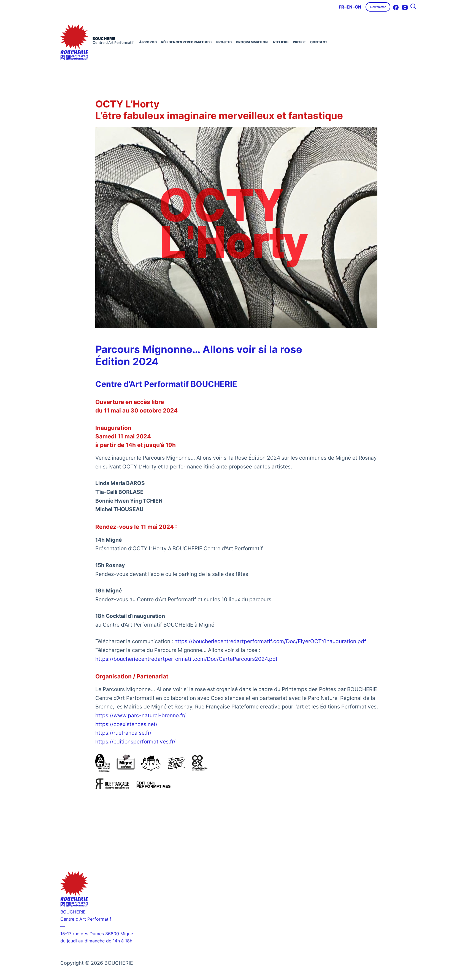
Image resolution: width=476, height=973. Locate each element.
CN (358, 7)
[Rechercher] (413, 6)
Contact (318, 42)
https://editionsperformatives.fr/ (135, 741)
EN (350, 7)
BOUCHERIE (104, 38)
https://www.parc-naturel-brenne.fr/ (140, 715)
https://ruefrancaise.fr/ (123, 732)
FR (341, 7)
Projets (224, 42)
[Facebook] (396, 7)
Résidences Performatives (186, 42)
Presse (299, 42)
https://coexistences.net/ (126, 724)
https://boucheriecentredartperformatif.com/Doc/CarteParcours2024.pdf (186, 659)
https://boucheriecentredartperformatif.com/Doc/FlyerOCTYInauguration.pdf (270, 641)
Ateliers (280, 42)
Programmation (252, 42)
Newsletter (378, 7)
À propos (148, 42)
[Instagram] (405, 7)
